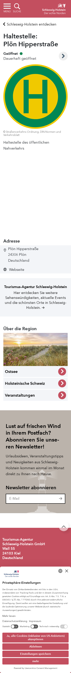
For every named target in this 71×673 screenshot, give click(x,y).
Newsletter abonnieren (31, 487)
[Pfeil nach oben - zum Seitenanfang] (64, 526)
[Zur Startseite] (54, 8)
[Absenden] (60, 499)
